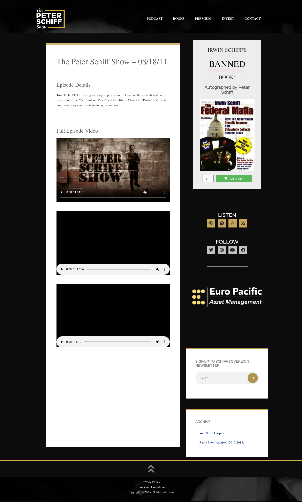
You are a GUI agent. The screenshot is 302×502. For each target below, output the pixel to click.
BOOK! (227, 77)
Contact (252, 18)
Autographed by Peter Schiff (227, 90)
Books (178, 18)
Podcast (155, 18)
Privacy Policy (151, 482)
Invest (228, 18)
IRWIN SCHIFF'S (227, 49)
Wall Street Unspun (211, 433)
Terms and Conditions (151, 487)
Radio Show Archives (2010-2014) (221, 442)
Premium (203, 18)
